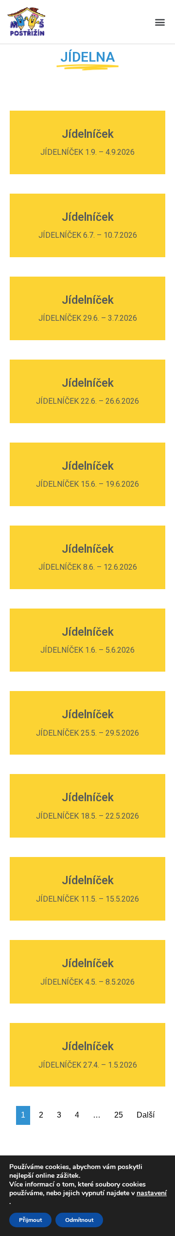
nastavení (152, 1193)
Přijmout (30, 1220)
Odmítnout (79, 1220)
